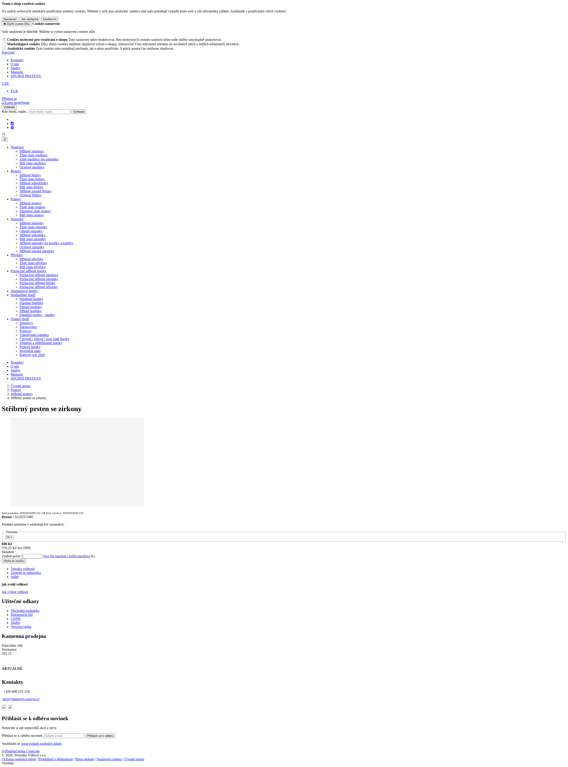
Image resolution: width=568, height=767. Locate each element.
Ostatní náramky (31, 231)
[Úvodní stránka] (15, 103)
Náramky (17, 219)
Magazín (17, 72)
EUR (14, 91)
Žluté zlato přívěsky (33, 263)
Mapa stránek (84, 759)
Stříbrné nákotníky (32, 235)
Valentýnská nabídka (34, 335)
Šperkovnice (28, 327)
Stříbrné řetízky (30, 175)
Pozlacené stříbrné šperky (28, 271)
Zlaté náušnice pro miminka (39, 159)
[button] (5, 83)
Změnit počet (11, 556)
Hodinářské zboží (23, 295)
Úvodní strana (134, 759)
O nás (15, 64)
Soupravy (26, 323)
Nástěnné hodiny (31, 299)
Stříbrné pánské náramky (37, 251)
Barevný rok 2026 (32, 355)
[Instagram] (12, 123)
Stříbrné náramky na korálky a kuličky (46, 243)
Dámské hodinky (31, 303)
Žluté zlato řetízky (32, 179)
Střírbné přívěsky (31, 259)
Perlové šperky (30, 347)
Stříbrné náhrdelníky (34, 183)
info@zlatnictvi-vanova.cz (21, 699)
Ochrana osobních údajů (19, 759)
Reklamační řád (22, 615)
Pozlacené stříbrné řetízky (37, 283)
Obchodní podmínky (25, 611)
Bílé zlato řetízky (31, 187)
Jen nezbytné (29, 19)
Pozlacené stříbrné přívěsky (39, 287)
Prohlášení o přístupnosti (55, 759)
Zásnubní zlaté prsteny (35, 211)
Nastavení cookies (109, 759)
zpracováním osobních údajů (41, 743)
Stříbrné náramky (32, 223)
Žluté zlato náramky (33, 227)
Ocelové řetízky (31, 195)
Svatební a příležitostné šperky (41, 343)
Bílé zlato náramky (33, 239)
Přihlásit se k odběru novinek (22, 735)
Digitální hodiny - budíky (37, 315)
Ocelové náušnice (32, 167)
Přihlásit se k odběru (100, 735)
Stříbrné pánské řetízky (36, 191)
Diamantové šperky (24, 291)
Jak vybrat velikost (15, 592)
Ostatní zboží (20, 319)
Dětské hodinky (31, 311)
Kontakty (17, 60)
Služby (15, 68)
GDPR (15, 619)
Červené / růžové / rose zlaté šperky (44, 339)
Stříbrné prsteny (31, 203)
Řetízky (16, 171)
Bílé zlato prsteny (32, 215)
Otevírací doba (21, 627)
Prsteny (16, 199)
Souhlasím (50, 19)
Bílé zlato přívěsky (33, 267)
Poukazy (26, 331)
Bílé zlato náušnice (33, 163)
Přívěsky (17, 255)
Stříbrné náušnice (32, 151)
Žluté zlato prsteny (32, 207)
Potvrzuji (8, 52)
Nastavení (10, 19)
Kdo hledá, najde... (15, 111)
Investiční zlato (30, 351)
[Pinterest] (12, 127)
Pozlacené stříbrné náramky (39, 279)
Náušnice (17, 147)
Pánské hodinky (31, 307)
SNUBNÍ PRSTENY (26, 76)
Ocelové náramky (32, 247)
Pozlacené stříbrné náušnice (39, 275)
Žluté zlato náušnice (33, 155)
